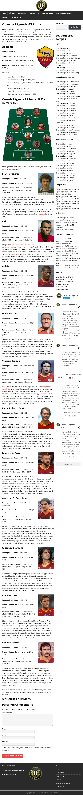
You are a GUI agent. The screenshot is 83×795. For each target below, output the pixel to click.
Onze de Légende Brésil (64, 156)
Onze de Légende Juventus (65, 113)
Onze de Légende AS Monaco (66, 56)
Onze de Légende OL (63, 48)
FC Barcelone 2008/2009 (64, 282)
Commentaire (7, 713)
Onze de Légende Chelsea (65, 91)
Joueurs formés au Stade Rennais (67, 253)
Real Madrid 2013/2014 (64, 279)
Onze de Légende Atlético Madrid (67, 82)
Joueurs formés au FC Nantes (66, 251)
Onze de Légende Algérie (64, 144)
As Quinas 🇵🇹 (66, 378)
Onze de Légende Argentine (65, 151)
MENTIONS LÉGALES (9, 775)
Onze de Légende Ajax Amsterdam (68, 130)
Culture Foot (16, 17)
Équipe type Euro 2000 (64, 206)
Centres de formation (64, 13)
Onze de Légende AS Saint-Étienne (68, 58)
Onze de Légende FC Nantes (66, 60)
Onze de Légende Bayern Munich (67, 118)
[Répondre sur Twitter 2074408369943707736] (63, 416)
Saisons (4, 17)
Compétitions (47, 13)
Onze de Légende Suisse (64, 180)
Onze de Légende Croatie (65, 161)
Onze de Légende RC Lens (65, 70)
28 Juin (63, 427)
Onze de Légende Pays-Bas (65, 173)
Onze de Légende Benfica (65, 125)
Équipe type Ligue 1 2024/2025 (66, 196)
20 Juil (78, 345)
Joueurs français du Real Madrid (67, 222)
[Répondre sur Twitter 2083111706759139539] (63, 338)
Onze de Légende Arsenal (65, 89)
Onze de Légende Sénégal (65, 178)
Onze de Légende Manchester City (68, 96)
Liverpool (42, 214)
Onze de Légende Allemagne (66, 146)
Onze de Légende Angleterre (66, 149)
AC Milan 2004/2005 (63, 284)
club (26, 34)
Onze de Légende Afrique (65, 218)
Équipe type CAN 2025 (63, 194)
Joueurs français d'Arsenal (65, 230)
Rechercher (60, 23)
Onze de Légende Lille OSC (65, 68)
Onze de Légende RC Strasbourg (67, 73)
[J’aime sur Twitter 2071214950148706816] (71, 456)
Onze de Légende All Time (65, 220)
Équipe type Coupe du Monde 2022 (68, 199)
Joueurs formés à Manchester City (68, 258)
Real (12, 631)
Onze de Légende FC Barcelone (67, 84)
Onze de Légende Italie (64, 168)
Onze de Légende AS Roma (65, 108)
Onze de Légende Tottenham (66, 103)
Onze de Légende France (64, 166)
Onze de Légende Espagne (65, 163)
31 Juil (78, 304)
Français (44, 394)
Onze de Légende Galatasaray (66, 132)
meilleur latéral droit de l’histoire (21, 245)
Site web (5, 741)
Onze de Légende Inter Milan (66, 111)
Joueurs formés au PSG (64, 244)
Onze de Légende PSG (64, 51)
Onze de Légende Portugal (65, 175)
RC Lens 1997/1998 (62, 289)
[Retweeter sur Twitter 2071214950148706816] (67, 456)
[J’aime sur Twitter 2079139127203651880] (71, 368)
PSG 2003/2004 (61, 287)
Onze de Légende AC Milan (65, 106)
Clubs (4, 13)
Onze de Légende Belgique (65, 153)
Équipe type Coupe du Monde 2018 (68, 201)
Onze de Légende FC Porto (65, 128)
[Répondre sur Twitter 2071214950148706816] (63, 456)
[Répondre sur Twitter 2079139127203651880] (63, 368)
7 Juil (76, 378)
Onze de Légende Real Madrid (66, 86)
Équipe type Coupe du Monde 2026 (68, 189)
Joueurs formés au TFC (64, 256)
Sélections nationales (17, 13)
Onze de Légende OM (63, 53)
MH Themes (54, 793)
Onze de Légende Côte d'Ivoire (66, 158)
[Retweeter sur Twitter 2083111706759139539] (67, 338)
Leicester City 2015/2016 (64, 277)
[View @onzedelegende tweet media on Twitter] (77, 335)
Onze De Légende (68, 304)
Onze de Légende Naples (64, 115)
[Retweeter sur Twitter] (67, 374)
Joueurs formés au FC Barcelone (67, 265)
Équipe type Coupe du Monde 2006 (68, 204)
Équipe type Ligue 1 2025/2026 (66, 192)
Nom (4, 729)
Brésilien (15, 254)
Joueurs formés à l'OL (63, 239)
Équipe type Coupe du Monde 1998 (68, 209)
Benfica (23, 292)
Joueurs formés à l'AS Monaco (66, 249)
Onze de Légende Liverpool (65, 94)
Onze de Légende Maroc (64, 170)
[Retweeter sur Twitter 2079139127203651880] (67, 368)
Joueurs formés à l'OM (64, 241)
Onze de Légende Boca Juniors (66, 135)
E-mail (4, 735)
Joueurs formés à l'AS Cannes (66, 246)
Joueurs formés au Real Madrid (67, 268)
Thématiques (34, 13)
